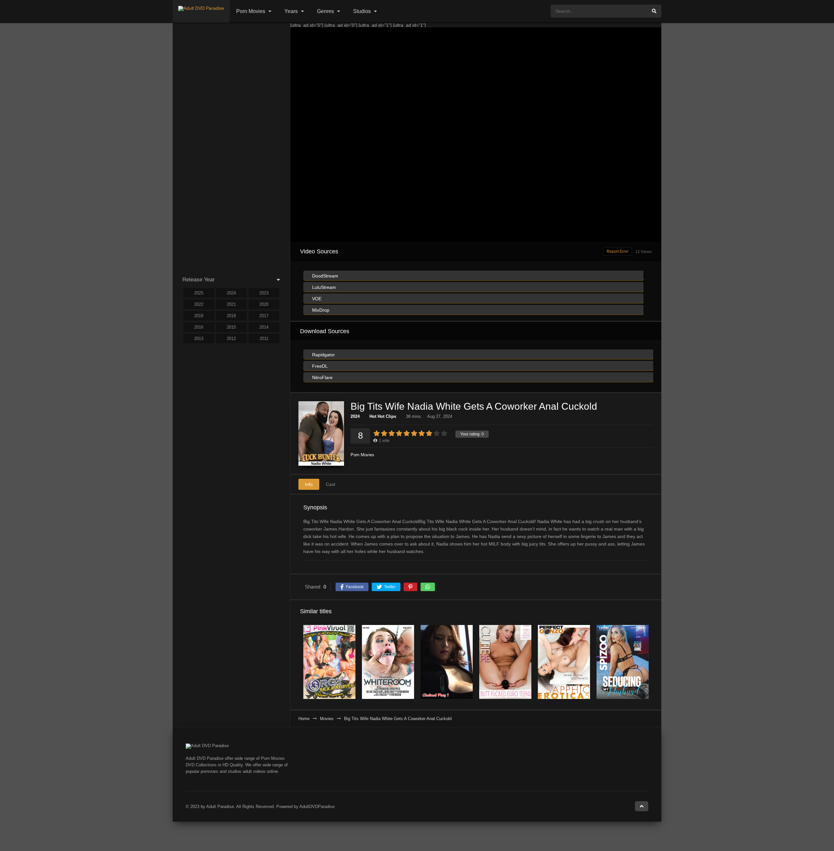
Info (309, 484)
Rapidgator (323, 354)
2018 (231, 315)
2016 (198, 327)
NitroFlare (322, 377)
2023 (263, 293)
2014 (263, 327)
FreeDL (319, 366)
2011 (264, 338)
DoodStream (324, 275)
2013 (198, 338)
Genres (325, 11)
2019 (198, 315)
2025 (198, 293)
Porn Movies (250, 11)
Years (291, 11)
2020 (263, 304)
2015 (231, 327)
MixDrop (320, 310)
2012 (231, 338)
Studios (362, 11)
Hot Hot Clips (382, 416)
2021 (231, 304)
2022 (198, 304)
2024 (355, 416)
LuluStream (323, 287)
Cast (330, 484)
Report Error (617, 251)
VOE (316, 298)
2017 (263, 315)
